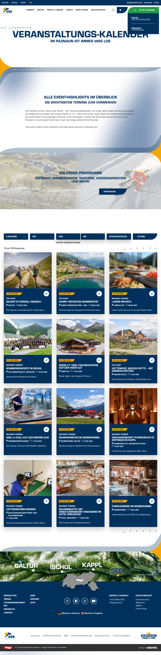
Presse (7, 599)
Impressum (35, 635)
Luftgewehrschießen (21, 509)
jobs (32, 595)
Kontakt (8, 612)
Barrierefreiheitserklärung (81, 635)
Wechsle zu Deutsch (71, 613)
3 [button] (136, 248)
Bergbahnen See (134, 2)
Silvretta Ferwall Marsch (23, 301)
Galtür (5, 2)
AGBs (66, 635)
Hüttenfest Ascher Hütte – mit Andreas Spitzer (132, 369)
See (30, 2)
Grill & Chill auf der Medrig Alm (27, 437)
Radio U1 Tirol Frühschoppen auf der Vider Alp (78, 366)
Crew (156, 2)
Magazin (148, 2)
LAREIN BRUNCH (121, 301)
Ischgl (14, 2)
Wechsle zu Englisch (93, 613)
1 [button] (124, 248)
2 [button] (130, 248)
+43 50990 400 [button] (116, 599)
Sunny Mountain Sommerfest (78, 301)
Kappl (23, 2)
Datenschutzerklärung (52, 635)
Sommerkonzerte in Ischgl (24, 368)
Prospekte (9, 609)
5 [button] (150, 248)
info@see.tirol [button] (115, 602)
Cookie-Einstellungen (121, 635)
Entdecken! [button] (110, 191)
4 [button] (143, 248)
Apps (32, 602)
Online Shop (141, 608)
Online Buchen (142, 599)
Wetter (139, 605)
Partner (34, 599)
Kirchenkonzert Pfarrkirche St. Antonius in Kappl (133, 438)
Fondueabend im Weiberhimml (132, 506)
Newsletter (10, 595)
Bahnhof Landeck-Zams (149, 574)
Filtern (141, 236)
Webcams (140, 602)
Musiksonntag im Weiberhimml (79, 437)
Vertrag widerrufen (102, 635)
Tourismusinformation (14, 604)
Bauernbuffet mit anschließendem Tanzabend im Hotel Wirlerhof (80, 512)
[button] (113, 10)
